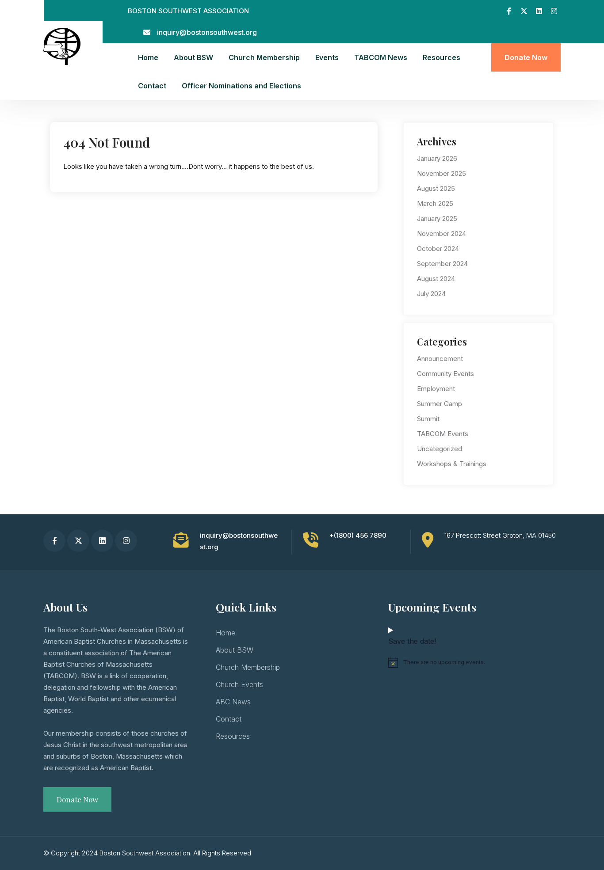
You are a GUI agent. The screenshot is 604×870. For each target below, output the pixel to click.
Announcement (440, 358)
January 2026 (437, 158)
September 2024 (442, 263)
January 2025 (437, 218)
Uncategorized (439, 448)
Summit (428, 418)
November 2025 (441, 173)
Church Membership (264, 57)
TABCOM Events (442, 433)
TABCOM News (380, 57)
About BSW (193, 57)
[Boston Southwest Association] (61, 46)
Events (327, 57)
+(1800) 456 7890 (357, 535)
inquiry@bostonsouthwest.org (207, 32)
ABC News (233, 701)
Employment (436, 388)
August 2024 (436, 278)
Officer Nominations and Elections (241, 85)
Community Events (445, 373)
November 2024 (441, 233)
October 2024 (438, 248)
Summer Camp (439, 403)
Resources (441, 57)
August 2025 (436, 188)
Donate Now (526, 57)
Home (148, 57)
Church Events (239, 684)
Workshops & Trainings (451, 464)
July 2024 (431, 293)
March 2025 (435, 203)
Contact (152, 85)
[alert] (474, 662)
